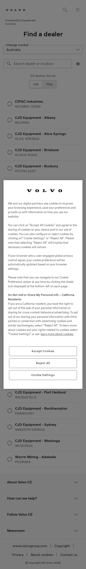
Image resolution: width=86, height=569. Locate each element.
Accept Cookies (43, 351)
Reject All (43, 363)
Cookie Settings (43, 375)
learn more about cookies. (57, 334)
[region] (43, 284)
